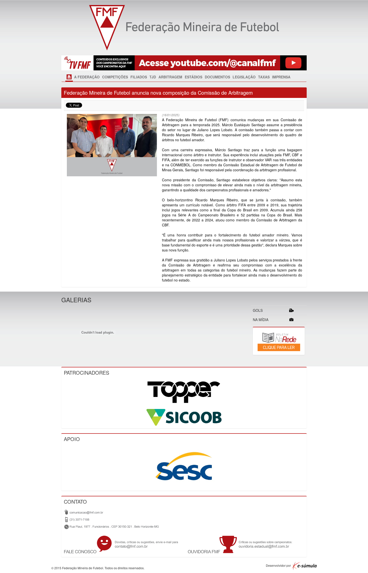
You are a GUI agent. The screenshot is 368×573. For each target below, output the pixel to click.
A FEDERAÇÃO (87, 76)
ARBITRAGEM (170, 76)
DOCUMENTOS (217, 76)
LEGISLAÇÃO (244, 76)
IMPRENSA (281, 76)
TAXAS (264, 76)
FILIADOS (138, 76)
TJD (152, 76)
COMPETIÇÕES (115, 76)
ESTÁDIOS (193, 76)
